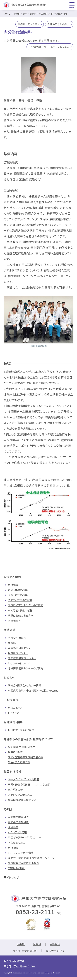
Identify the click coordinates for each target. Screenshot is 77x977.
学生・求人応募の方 (19, 762)
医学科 (37, 944)
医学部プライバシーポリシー (19, 966)
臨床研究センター (18, 653)
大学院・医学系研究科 (25, 950)
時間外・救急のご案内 (20, 600)
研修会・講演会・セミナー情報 (24, 685)
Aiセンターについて (19, 663)
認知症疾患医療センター (22, 658)
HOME (7, 13)
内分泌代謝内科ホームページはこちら (49, 46)
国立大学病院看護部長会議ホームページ (31, 858)
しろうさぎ (13, 713)
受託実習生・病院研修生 (21, 747)
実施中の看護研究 (18, 822)
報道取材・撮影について (21, 730)
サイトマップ (11, 877)
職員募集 (13, 827)
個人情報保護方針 (14, 961)
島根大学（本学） (55, 950)
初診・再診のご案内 (19, 590)
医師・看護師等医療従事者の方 (25, 757)
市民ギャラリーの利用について (25, 837)
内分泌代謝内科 (59, 13)
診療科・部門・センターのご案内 (31, 13)
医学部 (21, 944)
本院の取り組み (17, 842)
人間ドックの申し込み (20, 795)
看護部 (12, 643)
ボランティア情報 (17, 832)
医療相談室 (14, 620)
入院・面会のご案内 (19, 595)
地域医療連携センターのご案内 (25, 668)
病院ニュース (15, 707)
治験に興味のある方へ (20, 615)
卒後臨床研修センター (20, 648)
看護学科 (55, 944)
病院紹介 (13, 585)
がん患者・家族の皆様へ (21, 610)
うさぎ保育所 (15, 789)
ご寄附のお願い (16, 868)
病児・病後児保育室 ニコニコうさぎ (29, 784)
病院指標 (13, 848)
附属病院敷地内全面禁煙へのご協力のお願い (33, 690)
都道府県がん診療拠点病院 (23, 863)
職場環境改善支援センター (23, 800)
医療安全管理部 (17, 638)
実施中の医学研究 (18, 817)
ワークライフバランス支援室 (23, 779)
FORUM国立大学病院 (20, 852)
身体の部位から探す (58, 24)
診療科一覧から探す (28, 24)
